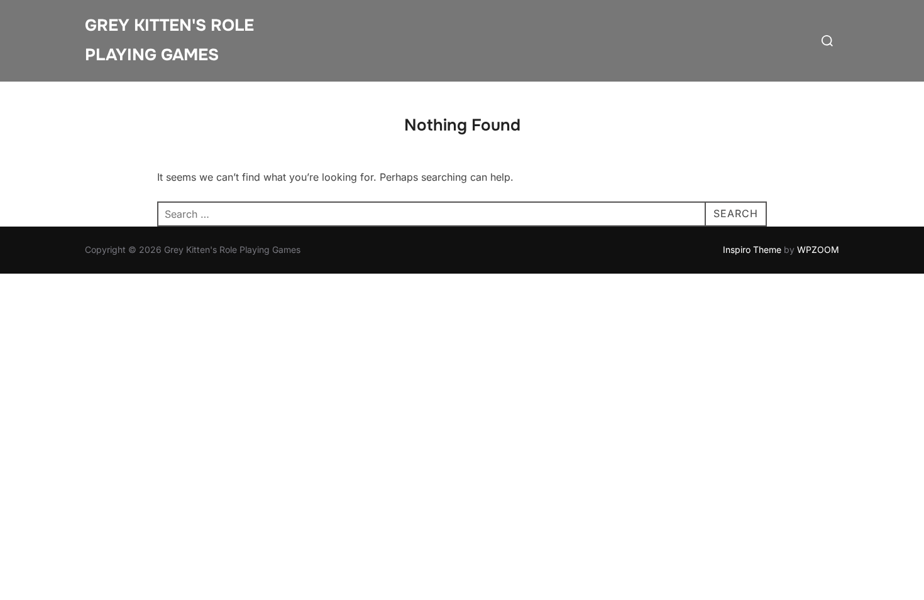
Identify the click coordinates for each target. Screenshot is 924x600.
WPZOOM (818, 249)
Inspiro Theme (752, 249)
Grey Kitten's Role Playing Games (169, 40)
